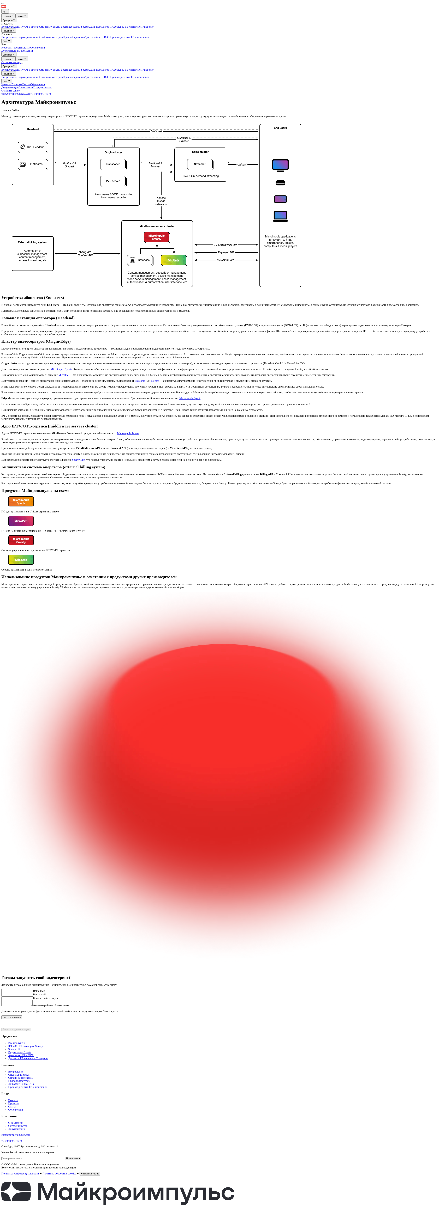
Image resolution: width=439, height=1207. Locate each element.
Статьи (26, 84)
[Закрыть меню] (2, 3)
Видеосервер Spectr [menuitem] (76, 26)
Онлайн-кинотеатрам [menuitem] (50, 37)
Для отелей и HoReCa (97, 77)
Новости (6, 84)
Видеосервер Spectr (76, 69)
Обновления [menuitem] (37, 47)
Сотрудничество (42, 87)
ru (4, 11)
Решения (7, 30)
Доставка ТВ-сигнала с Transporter (133, 69)
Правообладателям (74, 77)
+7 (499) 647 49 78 (40, 93)
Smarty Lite (58, 69)
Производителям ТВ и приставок (129, 77)
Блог (5, 41)
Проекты (16, 84)
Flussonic (140, 380)
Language (7, 54)
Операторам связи (27, 77)
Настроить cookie (12, 1017)
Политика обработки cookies (59, 1173)
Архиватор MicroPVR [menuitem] (100, 26)
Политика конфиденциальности (20, 1173)
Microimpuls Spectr (61, 369)
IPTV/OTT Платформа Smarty (35, 69)
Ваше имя (39, 990)
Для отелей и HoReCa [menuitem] (97, 37)
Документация (10, 50)
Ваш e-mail (39, 994)
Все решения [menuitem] (8, 37)
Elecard (155, 380)
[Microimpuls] (19, 7)
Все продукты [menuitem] (9, 26)
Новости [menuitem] (6, 47)
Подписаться (73, 1158)
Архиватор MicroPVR (100, 69)
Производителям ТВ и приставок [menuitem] (129, 37)
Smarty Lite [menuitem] (58, 26)
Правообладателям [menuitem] (74, 37)
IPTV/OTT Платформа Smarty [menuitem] (35, 26)
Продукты (8, 20)
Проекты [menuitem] (16, 47)
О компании (26, 50)
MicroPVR (64, 374)
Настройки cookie (90, 1173)
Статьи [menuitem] (26, 47)
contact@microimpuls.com (15, 93)
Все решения (8, 77)
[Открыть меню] (22, 63)
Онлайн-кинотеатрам (50, 77)
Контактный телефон (45, 998)
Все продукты (9, 69)
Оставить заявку (11, 90)
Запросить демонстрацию (16, 1029)
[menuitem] (8, 16)
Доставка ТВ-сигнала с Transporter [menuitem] (133, 26)
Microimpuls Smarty (128, 433)
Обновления (37, 84)
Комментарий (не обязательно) (51, 1005)
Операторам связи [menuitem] (27, 37)
